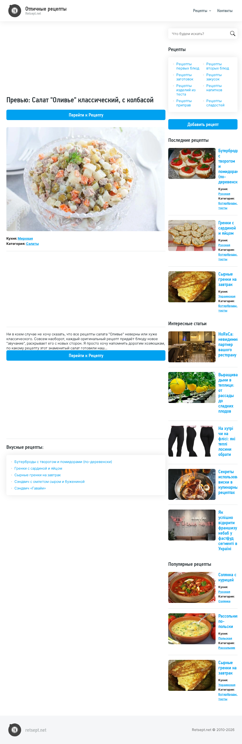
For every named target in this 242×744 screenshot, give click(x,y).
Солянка (224, 601)
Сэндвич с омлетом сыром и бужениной (49, 481)
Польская (225, 638)
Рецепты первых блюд (187, 66)
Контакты (225, 10)
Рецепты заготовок (184, 77)
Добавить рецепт (203, 124)
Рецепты (200, 10)
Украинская (226, 296)
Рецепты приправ (184, 103)
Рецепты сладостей (215, 103)
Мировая (25, 238)
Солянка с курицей (227, 577)
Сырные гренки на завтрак (37, 475)
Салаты (32, 244)
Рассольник (226, 647)
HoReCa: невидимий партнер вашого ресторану (228, 344)
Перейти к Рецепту (86, 115)
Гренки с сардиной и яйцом (38, 468)
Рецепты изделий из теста (185, 89)
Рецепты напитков (214, 87)
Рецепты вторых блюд (217, 66)
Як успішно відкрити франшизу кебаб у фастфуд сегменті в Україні (227, 530)
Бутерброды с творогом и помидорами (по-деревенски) (63, 461)
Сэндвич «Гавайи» (30, 488)
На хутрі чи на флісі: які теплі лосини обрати (226, 441)
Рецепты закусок (214, 77)
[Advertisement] (85, 61)
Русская (224, 193)
